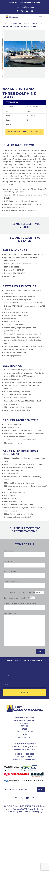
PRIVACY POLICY (24, 737)
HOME (6, 24)
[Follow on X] (22, 11)
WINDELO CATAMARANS (24, 720)
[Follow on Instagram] (32, 11)
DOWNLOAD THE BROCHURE (24, 131)
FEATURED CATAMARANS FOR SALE (24, 3)
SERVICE (24, 726)
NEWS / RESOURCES (24, 732)
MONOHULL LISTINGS (20, 24)
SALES (24, 729)
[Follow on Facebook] (17, 11)
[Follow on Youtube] (27, 11)
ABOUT (24, 734)
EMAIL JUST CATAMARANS (24, 760)
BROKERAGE (24, 723)
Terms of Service (30, 812)
